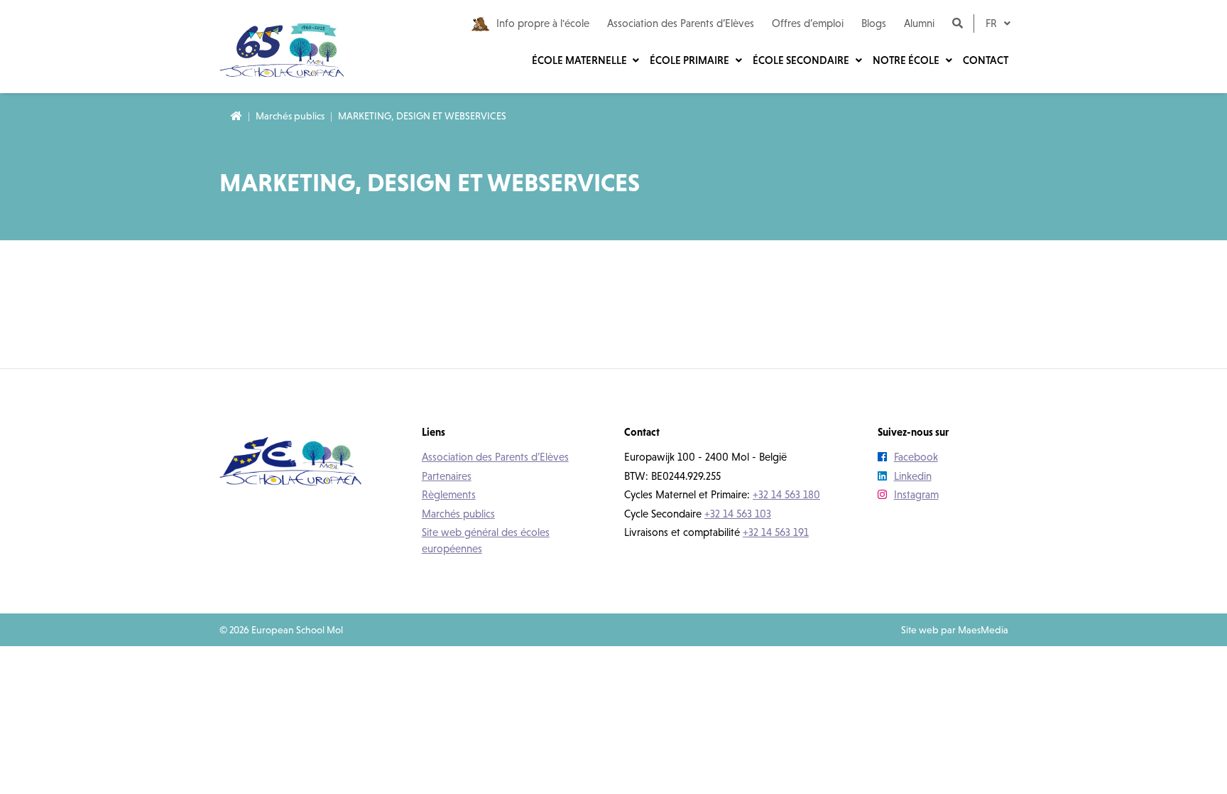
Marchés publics (290, 116)
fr (993, 23)
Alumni (919, 23)
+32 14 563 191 (776, 532)
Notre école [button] (907, 60)
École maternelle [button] (580, 60)
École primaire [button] (690, 60)
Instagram (916, 494)
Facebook (916, 457)
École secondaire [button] (802, 60)
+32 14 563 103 (737, 514)
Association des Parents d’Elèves (680, 23)
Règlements (449, 494)
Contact (985, 60)
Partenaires (446, 476)
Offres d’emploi (808, 23)
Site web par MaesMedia (954, 629)
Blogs (873, 23)
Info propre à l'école (542, 23)
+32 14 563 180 (786, 494)
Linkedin (913, 476)
